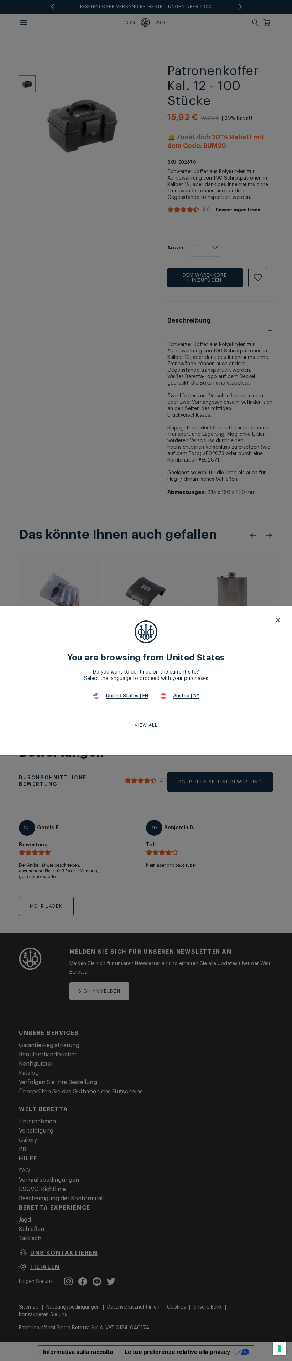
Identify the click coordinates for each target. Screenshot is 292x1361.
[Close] (277, 620)
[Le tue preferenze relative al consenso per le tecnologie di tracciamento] (279, 1348)
